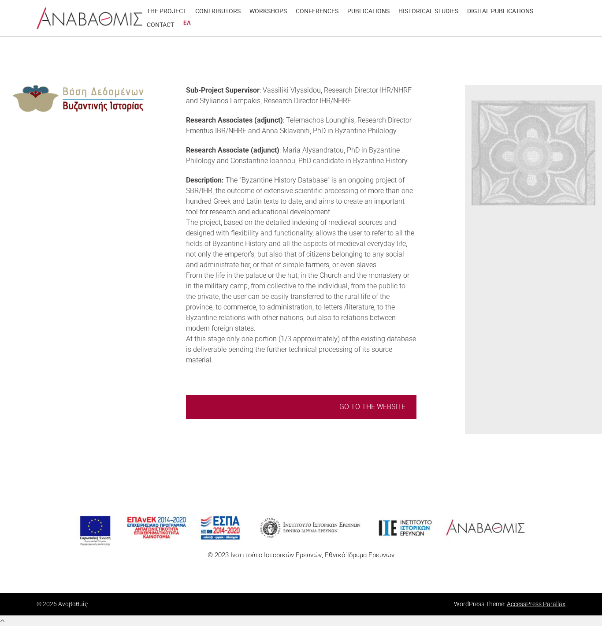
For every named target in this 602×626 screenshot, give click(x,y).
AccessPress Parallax (536, 603)
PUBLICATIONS (368, 11)
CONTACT (160, 24)
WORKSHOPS (268, 11)
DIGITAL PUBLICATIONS (500, 11)
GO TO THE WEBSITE (372, 406)
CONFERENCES (317, 11)
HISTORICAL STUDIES (428, 11)
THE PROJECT (166, 11)
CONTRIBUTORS (218, 11)
